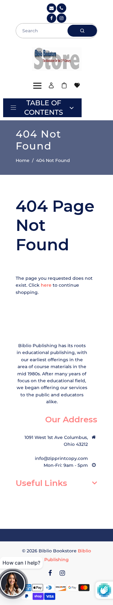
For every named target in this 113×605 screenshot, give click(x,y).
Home (23, 160)
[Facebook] (51, 18)
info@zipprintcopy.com (61, 458)
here (46, 285)
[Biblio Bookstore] (57, 58)
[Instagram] (61, 18)
